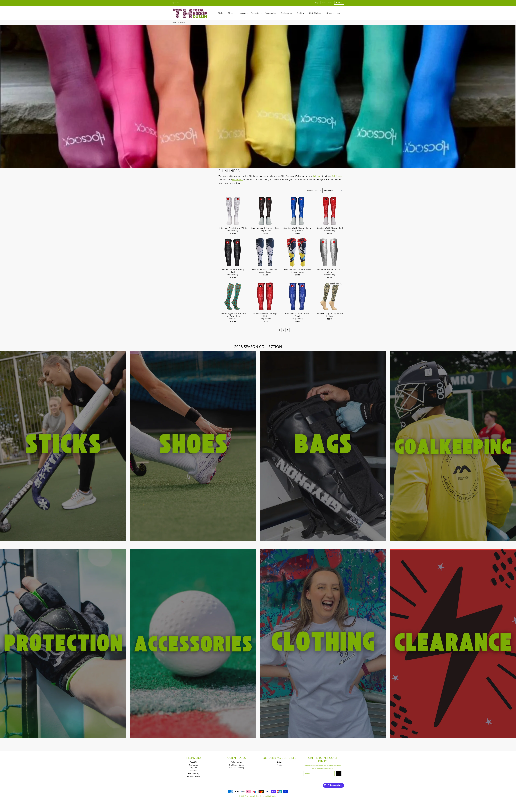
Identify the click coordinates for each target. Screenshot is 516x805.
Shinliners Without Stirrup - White (329, 270)
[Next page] (287, 330)
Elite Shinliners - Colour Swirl (297, 269)
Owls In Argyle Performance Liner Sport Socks (233, 314)
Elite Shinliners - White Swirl (265, 269)
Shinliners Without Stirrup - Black (233, 270)
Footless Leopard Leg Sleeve (330, 313)
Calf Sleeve (337, 176)
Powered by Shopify (268, 796)
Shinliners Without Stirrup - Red (265, 314)
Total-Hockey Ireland (252, 796)
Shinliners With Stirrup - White (233, 228)
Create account (327, 3)
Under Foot (237, 179)
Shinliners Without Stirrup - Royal (297, 314)
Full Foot (317, 176)
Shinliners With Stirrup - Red (330, 228)
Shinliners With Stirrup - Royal (297, 228)
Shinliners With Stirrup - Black (265, 228)
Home (174, 23)
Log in (317, 3)
